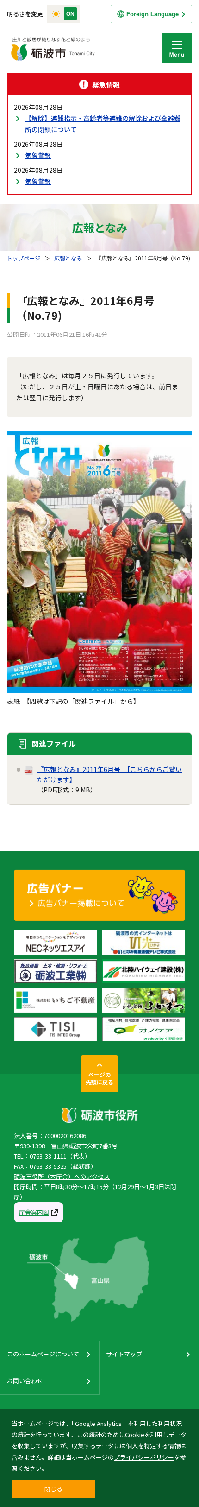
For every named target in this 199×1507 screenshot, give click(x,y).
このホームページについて (43, 1353)
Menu (177, 48)
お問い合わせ (25, 1380)
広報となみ (68, 258)
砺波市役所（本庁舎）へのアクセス (62, 1176)
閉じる (53, 1488)
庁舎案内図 (34, 1212)
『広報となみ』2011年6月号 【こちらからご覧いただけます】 (109, 774)
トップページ (23, 258)
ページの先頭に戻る (99, 1078)
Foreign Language (152, 14)
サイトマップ (124, 1353)
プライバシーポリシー (144, 1457)
